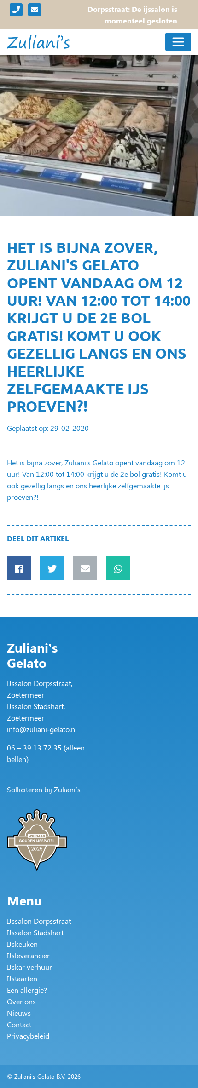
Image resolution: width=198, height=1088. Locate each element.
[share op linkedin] (85, 568)
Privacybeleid (28, 1036)
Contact (19, 1024)
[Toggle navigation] (178, 42)
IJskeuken (22, 944)
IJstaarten (22, 978)
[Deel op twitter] (52, 568)
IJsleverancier (28, 955)
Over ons (21, 1001)
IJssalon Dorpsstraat (39, 921)
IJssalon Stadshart (35, 932)
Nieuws (19, 1013)
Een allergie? (27, 990)
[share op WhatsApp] (118, 568)
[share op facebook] (19, 568)
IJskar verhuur (29, 967)
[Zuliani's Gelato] (38, 42)
